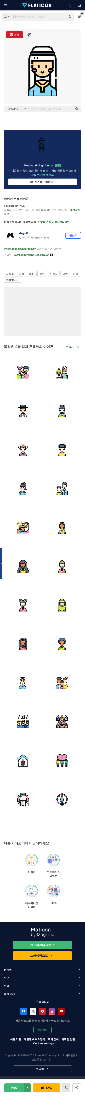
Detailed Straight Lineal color (31, 254)
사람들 (10, 273)
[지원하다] (62, 760)
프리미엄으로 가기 (42, 955)
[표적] (62, 799)
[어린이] (62, 527)
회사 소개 (9, 993)
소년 (42, 273)
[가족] (23, 372)
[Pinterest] (42, 1011)
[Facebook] (23, 1011)
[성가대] (23, 721)
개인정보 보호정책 (34, 1039)
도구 (6, 977)
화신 (31, 273)
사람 (21, 273)
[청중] (62, 721)
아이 (65, 273)
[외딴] (23, 760)
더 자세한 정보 (45, 174)
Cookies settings (43, 1043)
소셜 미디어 (42, 1001)
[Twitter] (33, 1011)
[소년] (23, 411)
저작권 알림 (68, 1039)
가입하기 (42, 1030)
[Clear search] (61, 17)
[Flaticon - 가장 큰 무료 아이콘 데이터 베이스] (37, 5)
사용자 (54, 273)
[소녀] (62, 411)
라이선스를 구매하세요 (42, 181)
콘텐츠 (8, 969)
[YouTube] (61, 1011)
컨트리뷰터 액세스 (42, 945)
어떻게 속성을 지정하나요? (53, 222)
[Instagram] (52, 1011)
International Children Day (20, 248)
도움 (6, 985)
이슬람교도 (12, 279)
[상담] (23, 799)
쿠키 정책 (53, 1039)
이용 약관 (15, 1039)
